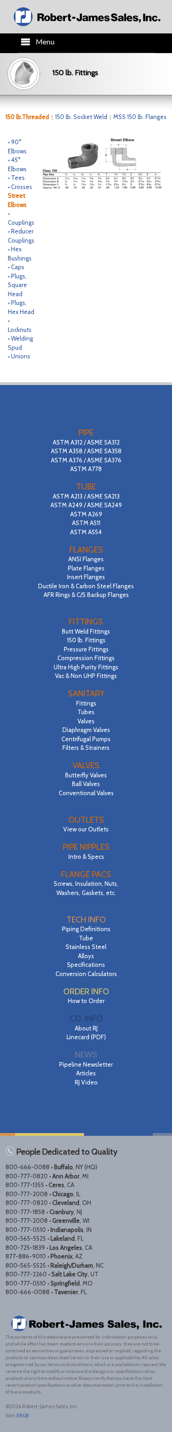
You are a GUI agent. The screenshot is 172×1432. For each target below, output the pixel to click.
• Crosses (20, 186)
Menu (45, 42)
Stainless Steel (86, 946)
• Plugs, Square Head (17, 285)
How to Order (86, 1000)
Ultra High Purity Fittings (86, 667)
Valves (86, 721)
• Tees (16, 177)
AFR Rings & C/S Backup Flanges (86, 594)
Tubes (86, 712)
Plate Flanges (86, 568)
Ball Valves (86, 783)
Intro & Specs (86, 856)
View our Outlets (86, 829)
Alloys (86, 956)
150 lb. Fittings (86, 640)
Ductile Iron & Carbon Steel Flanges (86, 586)
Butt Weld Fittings (86, 631)
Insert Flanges (86, 576)
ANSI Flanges (86, 559)
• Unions (19, 356)
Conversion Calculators (86, 973)
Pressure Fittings (86, 649)
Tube (86, 938)
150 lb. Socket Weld (82, 116)
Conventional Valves (86, 793)
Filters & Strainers (86, 747)
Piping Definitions (86, 929)
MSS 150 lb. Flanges (139, 116)
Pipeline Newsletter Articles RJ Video (86, 1073)
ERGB (22, 1415)
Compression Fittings (86, 658)
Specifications (86, 964)
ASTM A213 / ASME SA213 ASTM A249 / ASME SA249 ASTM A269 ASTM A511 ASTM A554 (86, 514)
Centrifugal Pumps (86, 739)
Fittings (86, 703)
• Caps (16, 267)
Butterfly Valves (86, 775)
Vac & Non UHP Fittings (86, 675)
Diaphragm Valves (86, 729)
